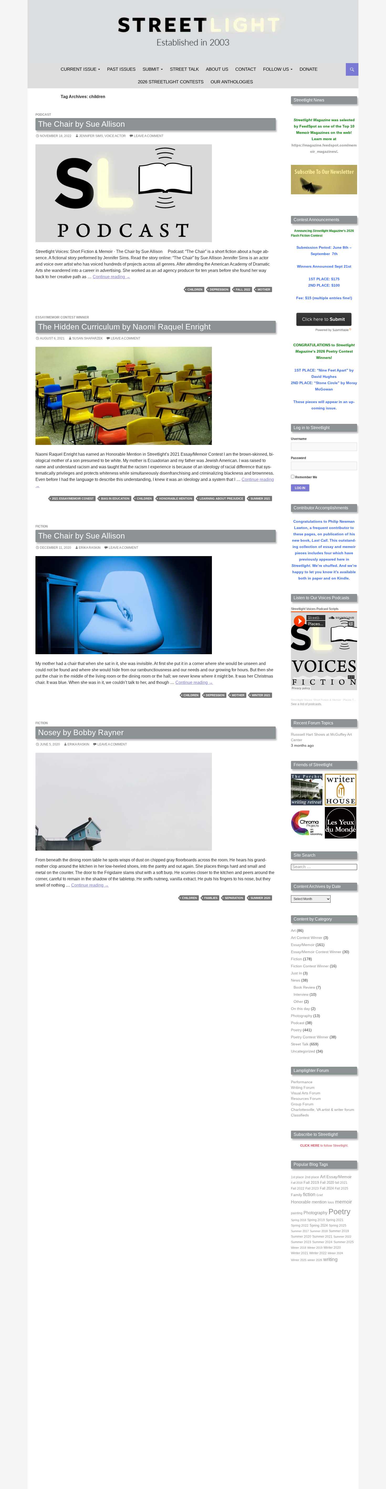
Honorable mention (175, 498)
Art (293, 930)
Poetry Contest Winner (309, 1037)
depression (219, 289)
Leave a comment (148, 136)
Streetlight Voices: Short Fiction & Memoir (316, 699)
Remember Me (305, 477)
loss (331, 1202)
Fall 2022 (243, 289)
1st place (297, 1177)
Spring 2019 (316, 1220)
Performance (301, 1082)
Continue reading (111, 277)
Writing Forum (303, 1087)
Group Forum (302, 1104)
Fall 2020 (327, 1183)
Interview (301, 994)
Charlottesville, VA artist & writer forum (322, 1109)
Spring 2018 (298, 1220)
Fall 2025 (341, 1188)
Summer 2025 (343, 1242)
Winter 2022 (318, 1253)
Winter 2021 (261, 695)
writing (330, 1259)
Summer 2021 (260, 498)
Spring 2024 (319, 1225)
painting (296, 1213)
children (194, 289)
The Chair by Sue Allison (81, 124)
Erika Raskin (90, 548)
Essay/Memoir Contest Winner (62, 317)
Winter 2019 (314, 1247)
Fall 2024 (327, 1188)
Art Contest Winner (306, 938)
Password (298, 458)
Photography (301, 1016)
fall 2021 (341, 1183)
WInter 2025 (298, 1260)
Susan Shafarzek (87, 338)
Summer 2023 (301, 1242)
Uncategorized (303, 1051)
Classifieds (300, 1115)
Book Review (304, 987)
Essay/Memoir (303, 945)
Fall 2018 (296, 1182)
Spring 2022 (300, 1225)
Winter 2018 (298, 1247)
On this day (300, 1009)
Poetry (296, 1030)
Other (298, 1001)
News (295, 980)
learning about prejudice (221, 498)
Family (296, 1195)
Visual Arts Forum (305, 1093)
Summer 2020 (260, 898)
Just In (296, 973)
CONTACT (245, 69)
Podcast (43, 114)
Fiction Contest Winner (310, 966)
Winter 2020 (332, 1247)
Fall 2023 (312, 1188)
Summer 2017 (300, 1231)
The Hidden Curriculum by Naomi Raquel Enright (124, 326)
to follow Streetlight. (324, 1145)
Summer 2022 (342, 1236)
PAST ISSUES (121, 69)
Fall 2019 (311, 1183)
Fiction (41, 526)
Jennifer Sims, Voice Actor (102, 136)
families (210, 898)
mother (264, 289)
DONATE (308, 69)
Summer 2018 (319, 1231)
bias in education (115, 498)
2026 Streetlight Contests (171, 81)
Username (299, 439)
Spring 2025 (337, 1225)
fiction (309, 1194)
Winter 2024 (335, 1253)
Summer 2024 (322, 1242)
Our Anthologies (232, 81)
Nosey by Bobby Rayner (81, 732)
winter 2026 (314, 1260)
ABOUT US (217, 69)
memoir (343, 1202)
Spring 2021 (334, 1220)
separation (234, 898)
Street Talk (184, 69)
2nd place (312, 1177)
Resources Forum (306, 1098)
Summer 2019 (339, 1231)
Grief (319, 1195)
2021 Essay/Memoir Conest (73, 498)
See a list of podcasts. (306, 704)
